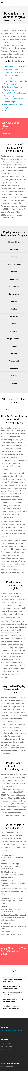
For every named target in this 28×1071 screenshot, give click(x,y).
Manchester (14, 331)
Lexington (14, 368)
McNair (14, 272)
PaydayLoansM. (13, 1063)
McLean (14, 376)
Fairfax (14, 309)
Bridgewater (14, 287)
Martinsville (14, 316)
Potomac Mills (14, 361)
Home (6, 21)
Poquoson (14, 279)
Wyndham (14, 249)
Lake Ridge (14, 257)
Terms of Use (6, 1050)
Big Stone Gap (14, 294)
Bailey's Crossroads (14, 339)
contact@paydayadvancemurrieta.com (11, 1030)
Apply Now (6, 133)
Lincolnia (14, 324)
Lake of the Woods (14, 264)
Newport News (14, 242)
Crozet (14, 346)
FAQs (6, 111)
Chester (14, 383)
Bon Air (14, 301)
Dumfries (14, 354)
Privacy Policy (6, 1043)
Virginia (13, 21)
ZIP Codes (8, 78)
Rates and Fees (6, 1046)
